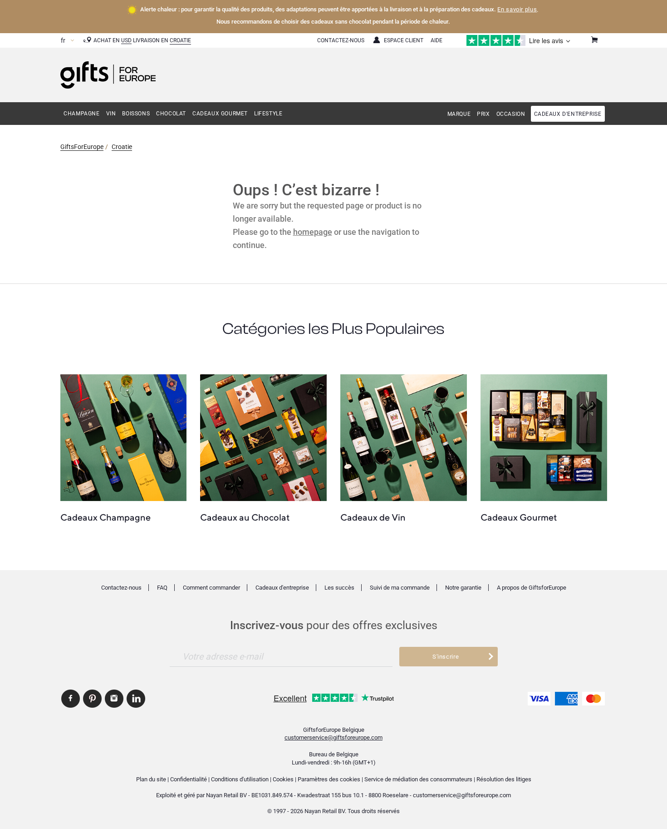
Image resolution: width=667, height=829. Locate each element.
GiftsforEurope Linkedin (136, 699)
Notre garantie (463, 587)
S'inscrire (445, 656)
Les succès (339, 587)
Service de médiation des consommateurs (418, 779)
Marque (459, 114)
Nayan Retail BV (226, 795)
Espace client (403, 40)
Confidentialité (188, 779)
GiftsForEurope (81, 146)
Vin (111, 113)
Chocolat (171, 113)
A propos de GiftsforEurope (531, 587)
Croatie (180, 40)
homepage (312, 232)
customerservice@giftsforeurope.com (333, 737)
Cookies (283, 779)
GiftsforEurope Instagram (114, 699)
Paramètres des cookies (329, 779)
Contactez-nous (121, 587)
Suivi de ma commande (400, 587)
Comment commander (211, 587)
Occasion (510, 114)
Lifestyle (268, 113)
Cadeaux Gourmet (220, 113)
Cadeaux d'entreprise (568, 114)
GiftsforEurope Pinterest (92, 699)
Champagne (81, 113)
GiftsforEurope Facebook (70, 699)
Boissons (136, 113)
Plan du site (151, 779)
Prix (483, 114)
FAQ (162, 587)
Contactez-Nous (340, 40)
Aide (436, 40)
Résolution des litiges (503, 779)
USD (126, 40)
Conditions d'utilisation (240, 779)
